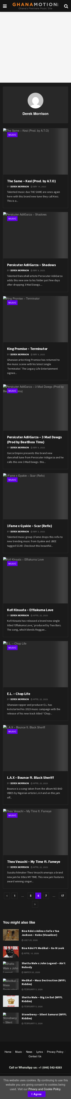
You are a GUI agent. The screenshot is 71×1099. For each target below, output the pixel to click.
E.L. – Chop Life (18, 693)
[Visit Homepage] (35, 6)
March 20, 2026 (31, 972)
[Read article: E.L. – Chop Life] (35, 664)
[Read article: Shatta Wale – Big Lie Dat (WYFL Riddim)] (11, 1001)
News (29, 1052)
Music (12, 134)
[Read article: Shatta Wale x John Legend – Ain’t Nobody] (11, 967)
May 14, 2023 (39, 186)
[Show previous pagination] (7, 896)
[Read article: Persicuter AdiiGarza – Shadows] (35, 235)
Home (8, 1052)
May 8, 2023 (39, 270)
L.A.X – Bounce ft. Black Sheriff (30, 777)
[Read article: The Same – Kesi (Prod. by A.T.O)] (35, 151)
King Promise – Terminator (27, 348)
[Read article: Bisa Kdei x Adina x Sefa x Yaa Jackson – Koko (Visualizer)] (11, 934)
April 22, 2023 (40, 615)
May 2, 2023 (39, 531)
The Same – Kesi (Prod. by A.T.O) (31, 181)
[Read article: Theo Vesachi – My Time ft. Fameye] (35, 832)
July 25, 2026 (30, 940)
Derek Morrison (19, 186)
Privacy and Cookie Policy (44, 1089)
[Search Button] (66, 6)
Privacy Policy (55, 1052)
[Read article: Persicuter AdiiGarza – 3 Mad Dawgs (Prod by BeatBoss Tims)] (35, 407)
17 (62, 895)
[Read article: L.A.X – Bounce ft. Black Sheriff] (35, 748)
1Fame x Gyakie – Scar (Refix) (29, 526)
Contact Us (35, 1056)
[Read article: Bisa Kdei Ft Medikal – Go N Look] (11, 951)
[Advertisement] (35, 47)
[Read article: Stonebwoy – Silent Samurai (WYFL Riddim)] (11, 1018)
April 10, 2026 (31, 953)
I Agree (37, 1094)
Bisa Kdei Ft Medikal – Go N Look (43, 948)
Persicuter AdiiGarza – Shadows (31, 265)
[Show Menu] (5, 6)
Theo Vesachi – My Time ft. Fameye (33, 861)
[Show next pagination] (35, 904)
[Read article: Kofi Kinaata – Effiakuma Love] (35, 580)
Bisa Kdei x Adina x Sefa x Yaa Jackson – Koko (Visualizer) (40, 933)
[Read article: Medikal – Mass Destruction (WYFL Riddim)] (11, 984)
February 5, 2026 (33, 989)
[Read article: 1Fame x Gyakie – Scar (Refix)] (35, 496)
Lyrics (39, 1052)
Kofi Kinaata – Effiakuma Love (30, 610)
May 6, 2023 (39, 354)
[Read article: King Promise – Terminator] (35, 319)
